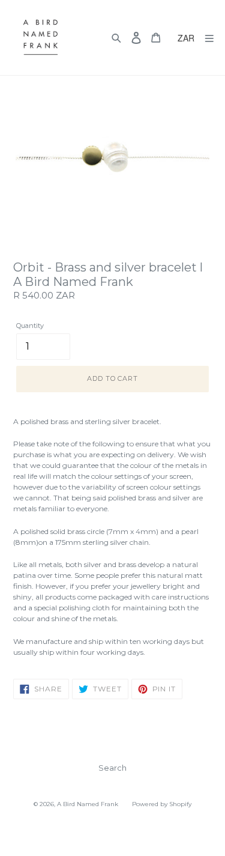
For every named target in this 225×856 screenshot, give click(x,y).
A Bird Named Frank (87, 804)
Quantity (30, 325)
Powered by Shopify (161, 804)
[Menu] (209, 37)
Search (112, 768)
